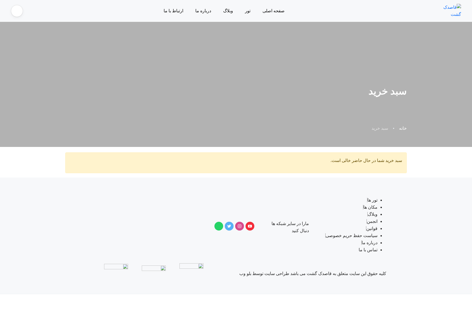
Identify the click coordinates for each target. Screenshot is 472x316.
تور (247, 10)
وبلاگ (228, 10)
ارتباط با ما (173, 10)
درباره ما (203, 10)
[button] (17, 11)
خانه (403, 128)
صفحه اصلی (273, 10)
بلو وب (245, 273)
